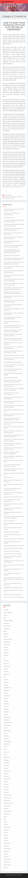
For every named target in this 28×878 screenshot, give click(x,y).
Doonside (6, 784)
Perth (5, 677)
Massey (5, 733)
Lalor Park (6, 660)
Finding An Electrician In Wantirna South (13, 587)
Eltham (5, 822)
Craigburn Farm (7, 687)
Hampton (6, 650)
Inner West (6, 711)
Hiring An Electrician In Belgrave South (13, 594)
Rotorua (6, 693)
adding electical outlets (8, 198)
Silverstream (7, 666)
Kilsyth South (7, 771)
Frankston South (8, 795)
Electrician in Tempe (8, 217)
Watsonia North (7, 848)
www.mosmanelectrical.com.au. (16, 186)
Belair (5, 754)
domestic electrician (18, 196)
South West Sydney (8, 620)
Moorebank (6, 623)
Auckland (6, 682)
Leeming (6, 679)
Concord (6, 714)
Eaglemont (6, 738)
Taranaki (6, 669)
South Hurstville (7, 811)
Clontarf (6, 854)
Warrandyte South (8, 722)
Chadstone (6, 856)
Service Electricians (8, 477)
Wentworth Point (8, 639)
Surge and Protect (7, 1)
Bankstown (6, 736)
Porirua (5, 706)
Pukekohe (6, 634)
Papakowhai (6, 720)
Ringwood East (7, 730)
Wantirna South (7, 859)
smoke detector (8, 196)
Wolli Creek (6, 789)
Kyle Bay (6, 835)
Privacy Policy (18, 875)
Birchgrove (6, 765)
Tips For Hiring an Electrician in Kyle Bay (13, 548)
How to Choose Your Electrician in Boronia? (14, 597)
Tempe (5, 615)
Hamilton (6, 671)
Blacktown (6, 792)
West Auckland (7, 626)
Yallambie (6, 838)
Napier (5, 631)
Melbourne (6, 652)
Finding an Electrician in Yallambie (12, 551)
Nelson (5, 728)
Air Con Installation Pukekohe (11, 377)
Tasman (5, 746)
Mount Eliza (6, 862)
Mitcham (6, 824)
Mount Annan (7, 813)
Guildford (6, 840)
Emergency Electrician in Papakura (12, 255)
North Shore (7, 695)
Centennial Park (7, 741)
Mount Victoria (7, 717)
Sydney (5, 636)
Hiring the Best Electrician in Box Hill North (14, 538)
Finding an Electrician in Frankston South (13, 497)
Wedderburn (6, 851)
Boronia (5, 867)
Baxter (5, 749)
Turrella (5, 832)
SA (4, 658)
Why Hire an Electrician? (9, 520)
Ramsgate (6, 808)
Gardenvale (6, 760)
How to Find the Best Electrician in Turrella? (14, 545)
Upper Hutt (6, 663)
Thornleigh (6, 628)
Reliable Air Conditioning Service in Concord (14, 355)
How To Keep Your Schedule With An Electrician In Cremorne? (14, 26)
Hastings (6, 701)
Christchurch (7, 644)
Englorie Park (7, 779)
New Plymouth (7, 642)
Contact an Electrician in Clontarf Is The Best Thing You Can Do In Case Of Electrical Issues (14, 579)
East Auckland (7, 725)
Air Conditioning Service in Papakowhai (13, 362)
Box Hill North (7, 827)
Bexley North (7, 800)
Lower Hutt (6, 752)
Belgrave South (7, 864)
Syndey (5, 816)
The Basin (6, 787)
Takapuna (6, 698)
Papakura (6, 647)
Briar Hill (6, 781)
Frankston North (8, 797)
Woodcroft (6, 709)
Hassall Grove (7, 757)
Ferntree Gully (7, 805)
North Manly (7, 762)
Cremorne (6, 195)
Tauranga (6, 609)
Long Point (6, 776)
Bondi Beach (7, 744)
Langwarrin (6, 846)
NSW (10, 195)
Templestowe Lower (8, 803)
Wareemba (6, 830)
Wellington (6, 690)
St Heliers (6, 685)
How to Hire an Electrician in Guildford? (13, 553)
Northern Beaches (8, 612)
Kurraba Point (7, 843)
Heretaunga (6, 703)
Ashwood (6, 768)
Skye (5, 819)
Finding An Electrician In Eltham (11, 532)
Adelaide (6, 655)
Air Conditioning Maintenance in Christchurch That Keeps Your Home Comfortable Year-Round (12, 251)
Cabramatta (6, 674)
